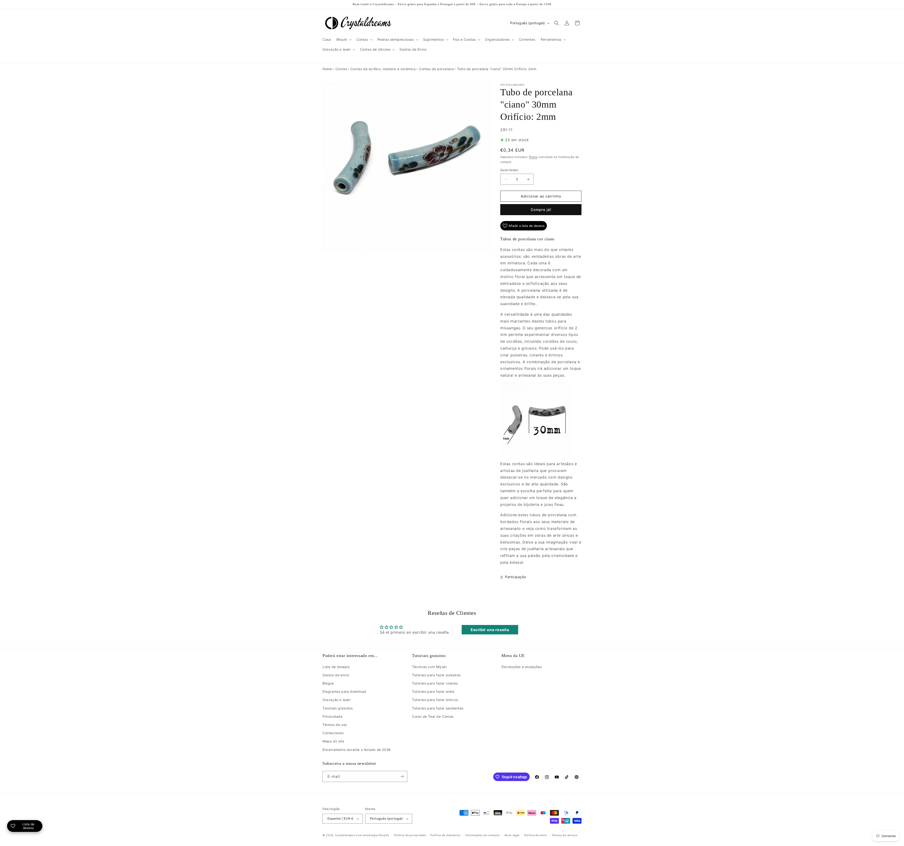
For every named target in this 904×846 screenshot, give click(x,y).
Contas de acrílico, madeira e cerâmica (383, 69)
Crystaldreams (345, 835)
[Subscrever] (402, 776)
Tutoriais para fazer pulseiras (436, 675)
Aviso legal (512, 835)
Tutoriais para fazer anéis (433, 691)
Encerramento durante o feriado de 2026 (357, 750)
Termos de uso (335, 725)
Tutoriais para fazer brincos (435, 700)
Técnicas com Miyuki (429, 667)
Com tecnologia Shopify (372, 835)
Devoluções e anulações (521, 667)
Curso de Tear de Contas (433, 716)
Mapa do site (333, 741)
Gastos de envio (336, 675)
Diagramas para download (344, 691)
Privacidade (333, 716)
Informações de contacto (482, 835)
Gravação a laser (337, 700)
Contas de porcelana (436, 69)
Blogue (328, 683)
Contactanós (333, 733)
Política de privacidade (410, 835)
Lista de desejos (336, 667)
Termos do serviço (564, 835)
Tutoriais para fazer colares (435, 683)
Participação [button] (515, 577)
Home (327, 69)
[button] (344, 39)
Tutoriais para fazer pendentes (438, 708)
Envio (533, 157)
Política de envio (535, 835)
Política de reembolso (445, 835)
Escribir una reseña (490, 629)
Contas (341, 69)
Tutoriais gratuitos (338, 708)
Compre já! (541, 209)
